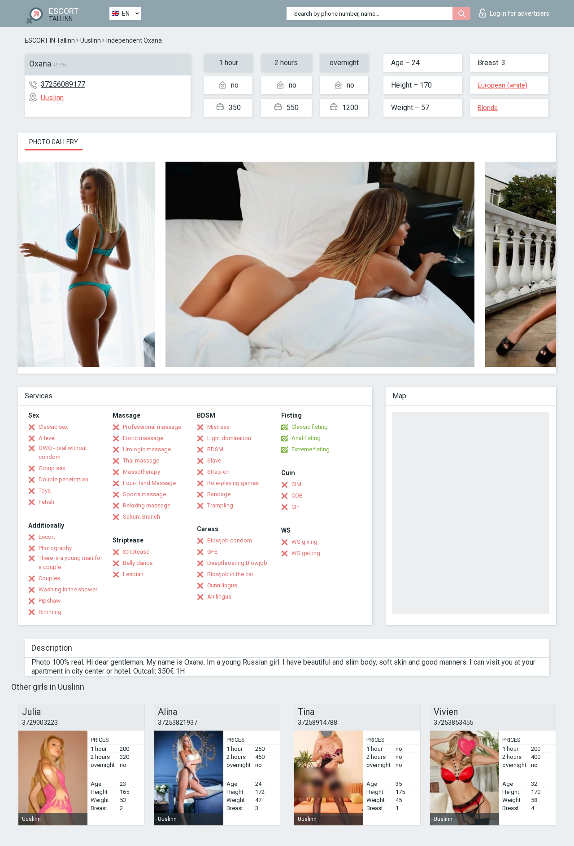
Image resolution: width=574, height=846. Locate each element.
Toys (45, 490)
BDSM (215, 449)
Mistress (218, 426)
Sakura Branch (141, 516)
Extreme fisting (310, 449)
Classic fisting (309, 426)
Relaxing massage (146, 505)
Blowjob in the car (230, 574)
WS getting (305, 553)
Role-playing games (233, 483)
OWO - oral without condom (63, 452)
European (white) (502, 85)
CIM (296, 484)
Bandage (218, 494)
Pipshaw (50, 600)
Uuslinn (90, 40)
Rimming (50, 611)
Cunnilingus (222, 585)
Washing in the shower (68, 589)
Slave (214, 460)
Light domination (229, 438)
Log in (519, 13)
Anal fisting (306, 438)
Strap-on (218, 471)
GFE (212, 551)
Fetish (46, 501)
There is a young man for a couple (70, 562)
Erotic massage (143, 438)
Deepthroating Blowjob (237, 563)
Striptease (136, 551)
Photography (55, 548)
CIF (295, 506)
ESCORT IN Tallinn (50, 40)
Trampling (220, 505)
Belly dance (137, 563)
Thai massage (141, 460)
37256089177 (63, 84)
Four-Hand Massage (149, 483)
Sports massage (144, 494)
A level (47, 438)
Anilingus (219, 596)
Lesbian (133, 574)
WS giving (304, 541)
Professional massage (152, 426)
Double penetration (63, 479)
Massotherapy (141, 471)
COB (297, 495)
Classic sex (53, 426)
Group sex (52, 468)
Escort (47, 536)
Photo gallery (53, 141)
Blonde (488, 108)
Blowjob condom (229, 540)
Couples (49, 578)
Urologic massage (147, 449)
